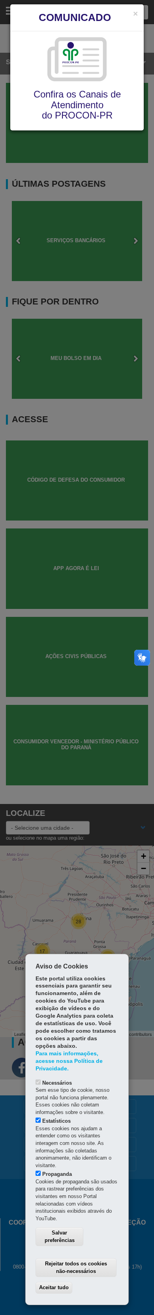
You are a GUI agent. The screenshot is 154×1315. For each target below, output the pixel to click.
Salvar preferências (60, 1236)
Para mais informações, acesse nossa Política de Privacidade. (69, 1061)
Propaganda (57, 1174)
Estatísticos (56, 1121)
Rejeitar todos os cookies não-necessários (76, 1267)
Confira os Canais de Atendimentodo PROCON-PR (77, 105)
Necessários (57, 1083)
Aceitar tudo (54, 1287)
